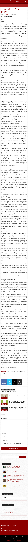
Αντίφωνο (5, 14)
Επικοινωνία (17, 538)
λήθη (17, 371)
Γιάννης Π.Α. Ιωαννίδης (16, 467)
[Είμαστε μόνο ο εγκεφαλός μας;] (4, 396)
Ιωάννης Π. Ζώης (15, 486)
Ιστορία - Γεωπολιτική (4, 404)
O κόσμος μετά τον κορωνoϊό (12, 470)
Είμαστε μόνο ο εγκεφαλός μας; (16, 395)
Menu (4, 5)
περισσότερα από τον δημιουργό (9, 391)
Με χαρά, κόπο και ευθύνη (8, 525)
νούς (24, 371)
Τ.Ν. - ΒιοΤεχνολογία (4, 397)
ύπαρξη (3, 373)
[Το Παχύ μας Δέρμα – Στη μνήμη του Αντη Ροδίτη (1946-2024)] (4, 402)
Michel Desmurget (15, 476)
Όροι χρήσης (11, 538)
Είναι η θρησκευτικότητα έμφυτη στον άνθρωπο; (16, 485)
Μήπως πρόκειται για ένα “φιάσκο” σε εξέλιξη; (16, 466)
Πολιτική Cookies (12, 536)
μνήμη (20, 371)
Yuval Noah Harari (15, 471)
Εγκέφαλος (13, 371)
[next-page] (4, 414)
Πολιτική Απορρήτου (20, 536)
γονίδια (8, 371)
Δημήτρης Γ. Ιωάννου (16, 481)
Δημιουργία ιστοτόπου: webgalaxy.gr (14, 540)
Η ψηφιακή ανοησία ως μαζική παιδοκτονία (15, 475)
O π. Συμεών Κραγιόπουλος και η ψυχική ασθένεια (15, 480)
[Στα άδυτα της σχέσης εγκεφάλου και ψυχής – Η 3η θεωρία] (4, 409)
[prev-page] (2, 414)
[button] (2, 2)
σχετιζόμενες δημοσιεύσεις (8, 389)
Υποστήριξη (5, 536)
